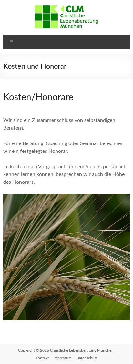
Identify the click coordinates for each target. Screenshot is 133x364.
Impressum (62, 358)
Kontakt (42, 358)
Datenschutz (86, 358)
